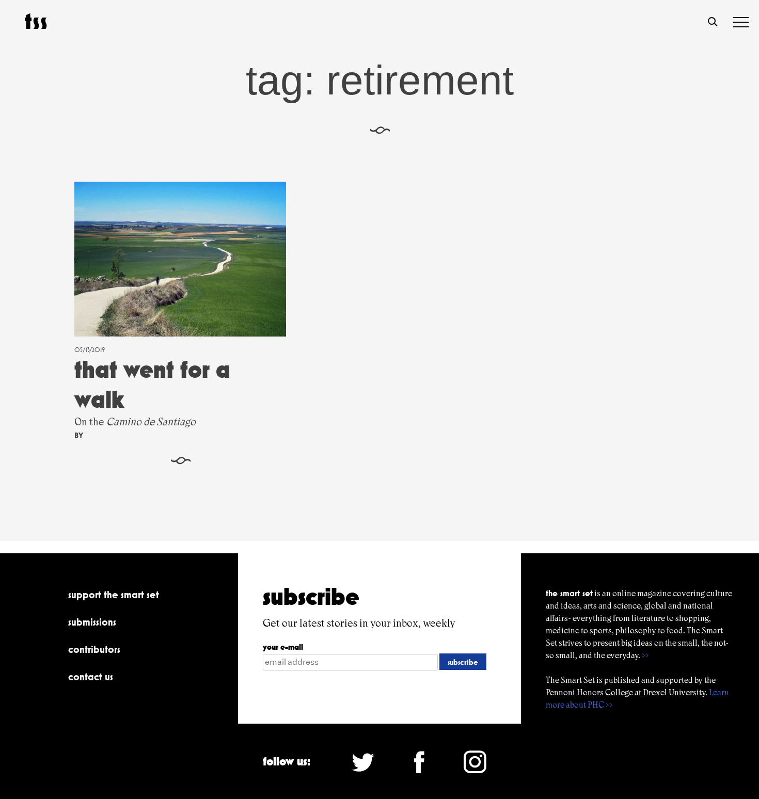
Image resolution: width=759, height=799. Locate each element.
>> (645, 655)
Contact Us (90, 676)
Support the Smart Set (113, 594)
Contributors (94, 649)
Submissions (92, 622)
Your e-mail (283, 647)
